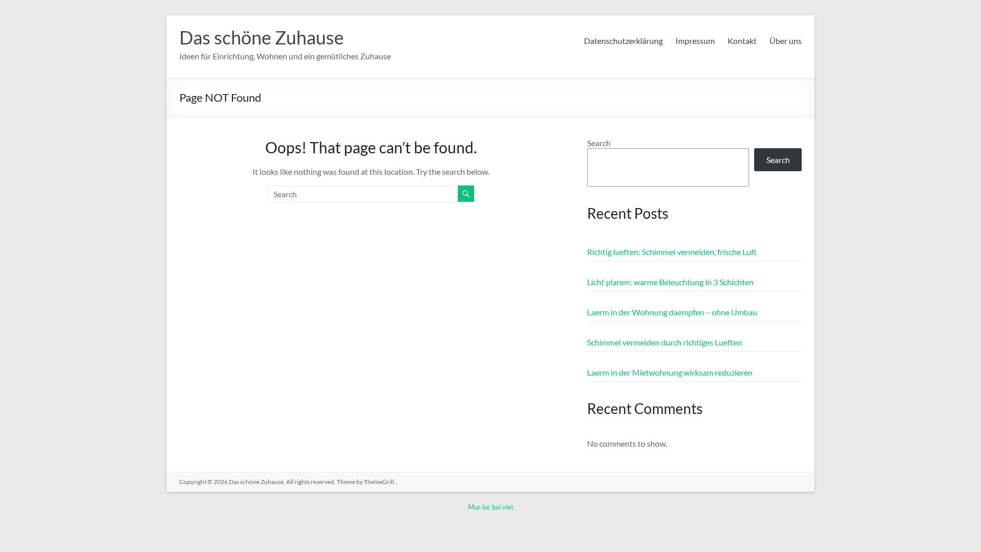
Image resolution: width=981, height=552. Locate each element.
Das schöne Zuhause (261, 37)
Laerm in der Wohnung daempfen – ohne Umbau (672, 312)
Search (599, 143)
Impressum (695, 40)
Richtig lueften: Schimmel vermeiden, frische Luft (672, 252)
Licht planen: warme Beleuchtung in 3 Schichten (670, 282)
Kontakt (742, 40)
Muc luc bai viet (490, 507)
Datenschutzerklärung (623, 40)
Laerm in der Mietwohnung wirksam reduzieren (670, 372)
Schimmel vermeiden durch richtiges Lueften (664, 342)
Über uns (785, 40)
